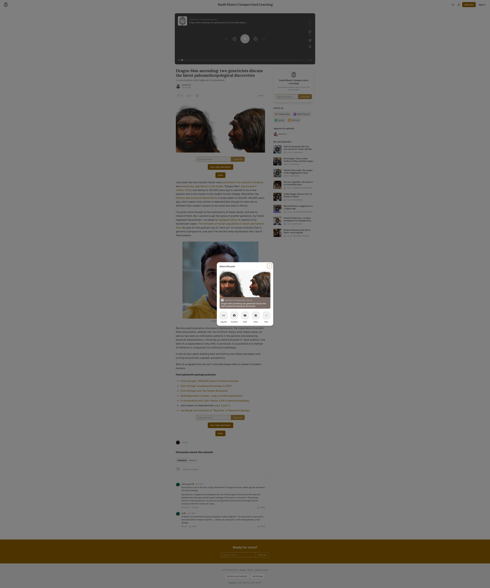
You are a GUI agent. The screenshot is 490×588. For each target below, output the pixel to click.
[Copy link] (223, 315)
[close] (269, 266)
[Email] (245, 315)
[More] (266, 315)
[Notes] (256, 315)
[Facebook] (234, 315)
